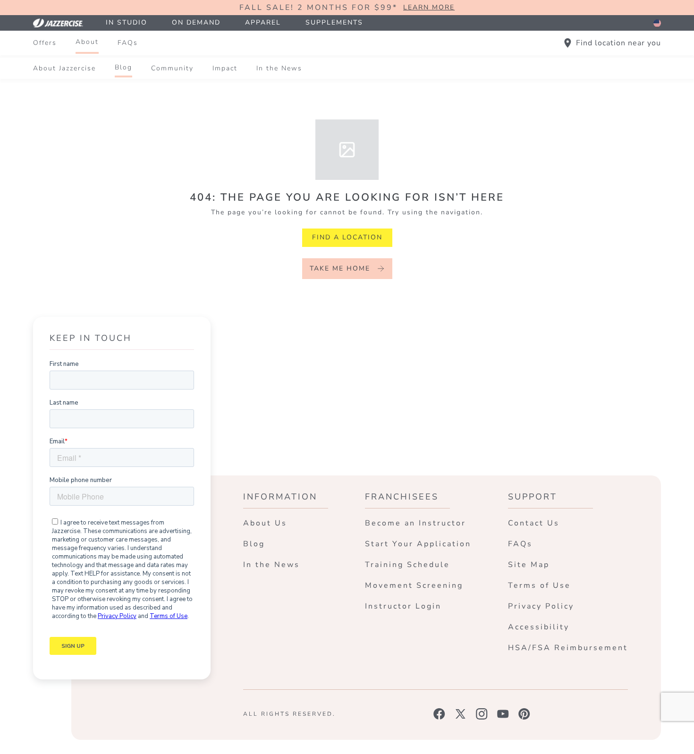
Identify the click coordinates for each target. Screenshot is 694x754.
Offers (45, 42)
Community (172, 68)
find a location (347, 237)
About (87, 41)
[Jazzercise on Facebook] (439, 714)
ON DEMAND (196, 22)
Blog (123, 67)
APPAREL (263, 22)
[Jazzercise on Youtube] (503, 714)
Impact (224, 68)
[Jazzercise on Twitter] (460, 714)
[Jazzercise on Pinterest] (524, 714)
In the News (279, 68)
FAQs (128, 42)
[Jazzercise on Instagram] (482, 714)
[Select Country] (657, 23)
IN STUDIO (126, 22)
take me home (340, 268)
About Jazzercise (64, 68)
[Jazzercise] (63, 22)
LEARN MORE (429, 8)
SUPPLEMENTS (334, 22)
